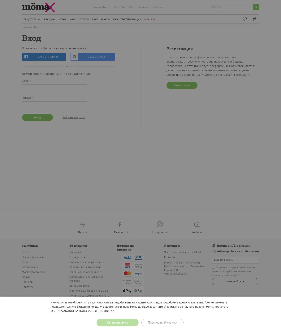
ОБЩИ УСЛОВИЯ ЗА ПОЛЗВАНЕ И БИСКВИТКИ (82, 311)
